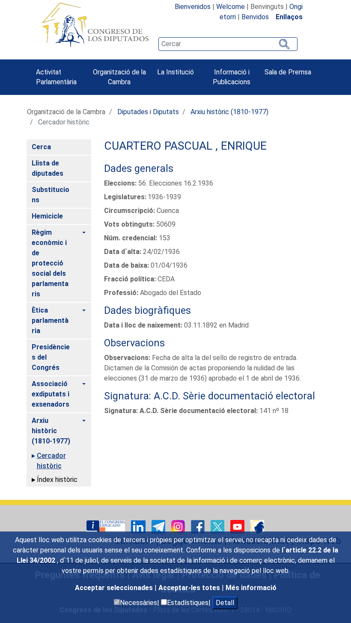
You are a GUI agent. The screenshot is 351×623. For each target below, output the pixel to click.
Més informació (251, 588)
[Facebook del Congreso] (198, 526)
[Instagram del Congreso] (179, 526)
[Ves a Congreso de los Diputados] (95, 25)
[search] (227, 44)
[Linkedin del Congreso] (139, 526)
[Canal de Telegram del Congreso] (159, 526)
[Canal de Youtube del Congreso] (238, 526)
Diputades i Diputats (148, 112)
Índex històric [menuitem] (57, 479)
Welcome (230, 7)
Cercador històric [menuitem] (51, 461)
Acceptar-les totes (190, 588)
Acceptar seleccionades (115, 588)
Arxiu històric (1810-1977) (229, 112)
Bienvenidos (193, 7)
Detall (225, 603)
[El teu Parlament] (106, 526)
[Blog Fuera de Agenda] (257, 526)
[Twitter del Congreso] (218, 526)
